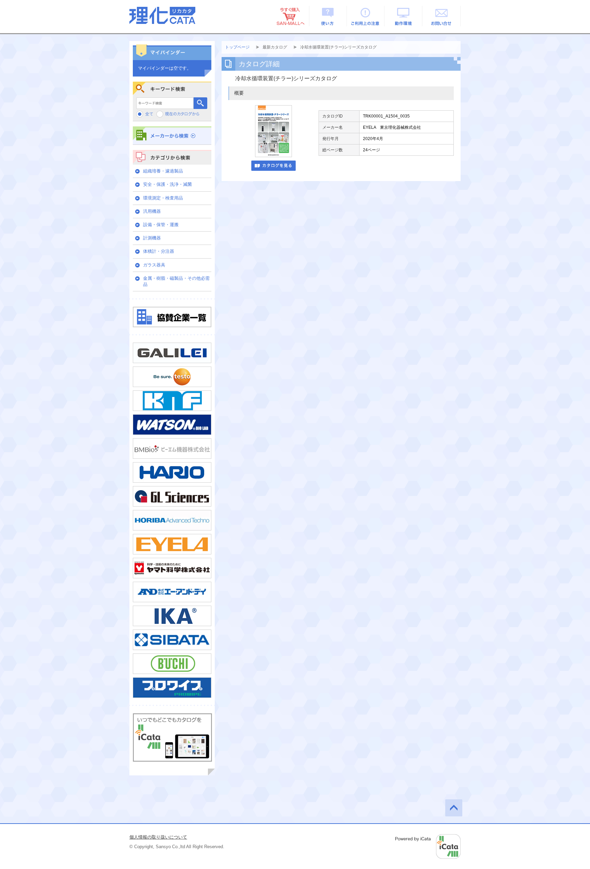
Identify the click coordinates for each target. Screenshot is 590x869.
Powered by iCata (428, 846)
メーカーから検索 (172, 135)
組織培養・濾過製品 (163, 171)
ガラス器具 (154, 264)
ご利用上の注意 (366, 16)
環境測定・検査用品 (163, 198)
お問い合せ (442, 16)
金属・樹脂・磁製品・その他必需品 (176, 281)
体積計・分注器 (158, 251)
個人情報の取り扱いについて (158, 837)
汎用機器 (152, 211)
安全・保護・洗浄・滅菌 (167, 184)
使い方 (328, 16)
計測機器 (152, 237)
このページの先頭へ (453, 807)
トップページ (237, 47)
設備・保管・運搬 (161, 224)
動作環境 (404, 16)
